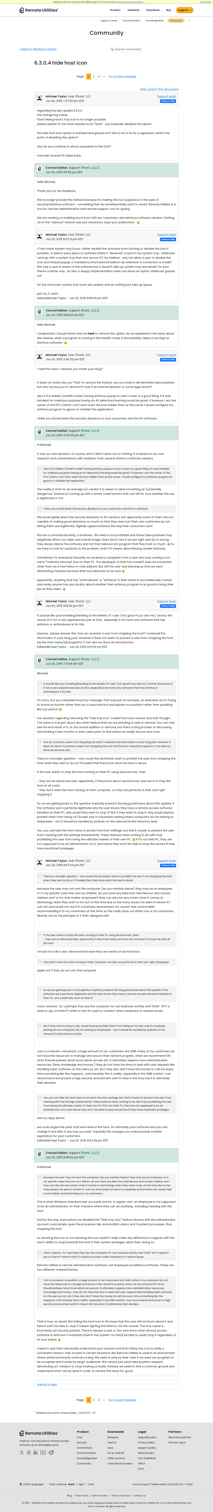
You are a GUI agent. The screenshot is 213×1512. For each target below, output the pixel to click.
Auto (71, 1484)
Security (82, 1442)
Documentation (131, 20)
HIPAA (141, 1463)
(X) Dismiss (205, 1)
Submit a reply (47, 1384)
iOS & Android (115, 1453)
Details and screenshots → (131, 1)
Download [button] (152, 10)
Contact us (139, 1495)
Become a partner (180, 1437)
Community (176, 20)
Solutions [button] (133, 10)
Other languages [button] (33, 1484)
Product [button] (115, 10)
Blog (69, 1495)
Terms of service (120, 1495)
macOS (111, 1442)
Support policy (147, 1448)
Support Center (109, 20)
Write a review (100, 1495)
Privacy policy (146, 1442)
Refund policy (146, 1453)
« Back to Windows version (37, 49)
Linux (110, 1448)
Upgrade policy (147, 1437)
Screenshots (84, 1448)
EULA (141, 1468)
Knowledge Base (155, 20)
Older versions (116, 1458)
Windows (112, 1437)
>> (189, 20)
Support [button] (183, 10)
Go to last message (122, 76)
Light (81, 1484)
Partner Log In (177, 1442)
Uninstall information (120, 1463)
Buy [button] (168, 10)
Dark (91, 1484)
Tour (79, 1437)
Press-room (82, 1495)
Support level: (166, 96)
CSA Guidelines (147, 1458)
